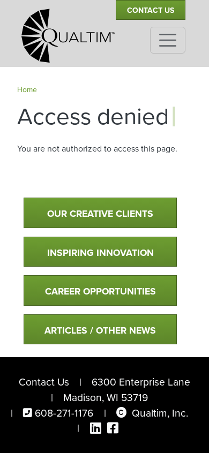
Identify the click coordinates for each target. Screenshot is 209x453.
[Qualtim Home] (68, 30)
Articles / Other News (100, 330)
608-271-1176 (64, 412)
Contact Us (150, 10)
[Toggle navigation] (167, 40)
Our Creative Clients (100, 213)
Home (27, 89)
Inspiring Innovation (100, 252)
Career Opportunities (100, 291)
